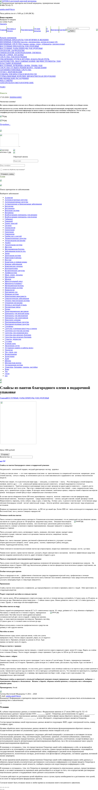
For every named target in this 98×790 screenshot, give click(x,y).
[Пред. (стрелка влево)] (1, 789)
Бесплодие (9, 206)
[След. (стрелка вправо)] (3, 789)
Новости (3, 93)
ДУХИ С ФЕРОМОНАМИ (11, 72)
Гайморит (9, 219)
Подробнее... (5, 124)
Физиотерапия (11, 354)
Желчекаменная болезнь (14, 249)
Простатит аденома (13, 320)
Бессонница (9, 208)
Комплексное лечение (14, 266)
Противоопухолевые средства (17, 324)
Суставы (8, 341)
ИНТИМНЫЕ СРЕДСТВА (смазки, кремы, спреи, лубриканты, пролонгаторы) (32, 44)
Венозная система (12, 210)
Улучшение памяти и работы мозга (19, 348)
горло (7, 374)
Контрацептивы (11, 268)
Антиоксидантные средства (16, 200)
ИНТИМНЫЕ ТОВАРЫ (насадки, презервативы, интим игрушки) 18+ (29, 42)
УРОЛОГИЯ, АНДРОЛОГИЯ (12, 50)
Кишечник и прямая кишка (16, 262)
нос (6, 376)
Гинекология (10, 228)
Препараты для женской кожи (17, 313)
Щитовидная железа (13, 363)
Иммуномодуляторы (13, 258)
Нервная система (12, 294)
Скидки (62, 30)
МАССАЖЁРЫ (6, 81)
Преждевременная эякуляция (16, 311)
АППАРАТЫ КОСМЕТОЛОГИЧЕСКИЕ (17, 83)
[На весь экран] (3, 787)
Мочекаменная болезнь (14, 286)
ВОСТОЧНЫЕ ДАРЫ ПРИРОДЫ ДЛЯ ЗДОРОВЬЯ (21, 48)
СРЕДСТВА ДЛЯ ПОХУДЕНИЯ (13, 57)
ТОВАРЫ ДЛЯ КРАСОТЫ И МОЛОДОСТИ (18, 74)
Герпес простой (11, 223)
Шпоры (8, 361)
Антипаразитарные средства (16, 202)
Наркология (9, 290)
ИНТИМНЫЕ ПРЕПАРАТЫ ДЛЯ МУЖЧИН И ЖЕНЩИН (24, 40)
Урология (9, 350)
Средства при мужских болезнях (18, 337)
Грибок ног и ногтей (13, 236)
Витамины (9, 213)
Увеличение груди (12, 346)
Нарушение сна (11, 292)
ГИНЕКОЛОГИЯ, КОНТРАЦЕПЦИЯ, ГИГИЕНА (20, 53)
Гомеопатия (9, 234)
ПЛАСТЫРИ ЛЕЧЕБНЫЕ (11, 63)
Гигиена (8, 225)
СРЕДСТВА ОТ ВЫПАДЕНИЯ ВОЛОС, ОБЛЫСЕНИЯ (23, 68)
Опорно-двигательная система (17, 301)
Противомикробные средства (17, 322)
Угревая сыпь (10, 343)
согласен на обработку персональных (13, 169)
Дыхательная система (13, 245)
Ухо (6, 371)
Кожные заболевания (13, 264)
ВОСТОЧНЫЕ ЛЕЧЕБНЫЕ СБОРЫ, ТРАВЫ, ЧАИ (21, 65)
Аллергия (9, 198)
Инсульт (8, 260)
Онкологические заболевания (17, 298)
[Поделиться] (6, 787)
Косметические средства (15, 271)
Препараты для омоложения (16, 316)
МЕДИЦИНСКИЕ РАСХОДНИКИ (14, 78)
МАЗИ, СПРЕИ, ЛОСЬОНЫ (12, 55)
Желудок (8, 247)
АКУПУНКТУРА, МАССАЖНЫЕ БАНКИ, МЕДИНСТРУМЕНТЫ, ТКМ (30, 61)
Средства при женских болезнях (18, 335)
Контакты (55, 30)
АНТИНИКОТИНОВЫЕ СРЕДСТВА (15, 70)
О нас (47, 30)
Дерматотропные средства (15, 238)
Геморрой (9, 221)
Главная (3, 30)
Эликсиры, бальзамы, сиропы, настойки (21, 367)
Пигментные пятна (12, 307)
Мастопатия (10, 277)
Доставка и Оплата (11, 30)
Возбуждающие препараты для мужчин (21, 217)
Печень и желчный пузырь (16, 305)
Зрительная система (13, 256)
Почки (7, 309)
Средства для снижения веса (16, 333)
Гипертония (9, 230)
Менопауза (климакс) (13, 283)
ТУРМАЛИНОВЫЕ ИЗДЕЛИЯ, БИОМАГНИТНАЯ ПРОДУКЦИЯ (28, 76)
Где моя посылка (37, 30)
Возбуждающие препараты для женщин (21, 215)
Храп (7, 359)
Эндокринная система (14, 365)
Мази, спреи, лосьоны (14, 275)
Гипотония (9, 232)
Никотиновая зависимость (15, 296)
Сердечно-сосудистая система (17, 331)
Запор (7, 253)
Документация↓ (27, 30)
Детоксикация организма (15, 240)
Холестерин (9, 356)
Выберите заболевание (9, 194)
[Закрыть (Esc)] (8, 787)
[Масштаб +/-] (1, 787)
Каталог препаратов (8, 38)
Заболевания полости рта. (15, 251)
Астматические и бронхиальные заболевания (23, 204)
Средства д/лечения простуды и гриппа (21, 328)
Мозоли (8, 279)
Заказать (3, 24)
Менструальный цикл (14, 281)
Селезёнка (9, 326)
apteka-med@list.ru (7, 9)
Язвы (7, 369)
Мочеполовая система (14, 288)
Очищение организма (13, 303)
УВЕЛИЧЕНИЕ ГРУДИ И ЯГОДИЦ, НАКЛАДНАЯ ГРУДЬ (24, 59)
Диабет (8, 243)
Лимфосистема (11, 273)
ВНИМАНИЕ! (16, 97)
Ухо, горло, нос (11, 352)
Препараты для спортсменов (16, 318)
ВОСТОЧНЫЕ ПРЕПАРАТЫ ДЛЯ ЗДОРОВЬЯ (19, 46)
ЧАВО (2, 87)
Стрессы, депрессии (13, 339)
